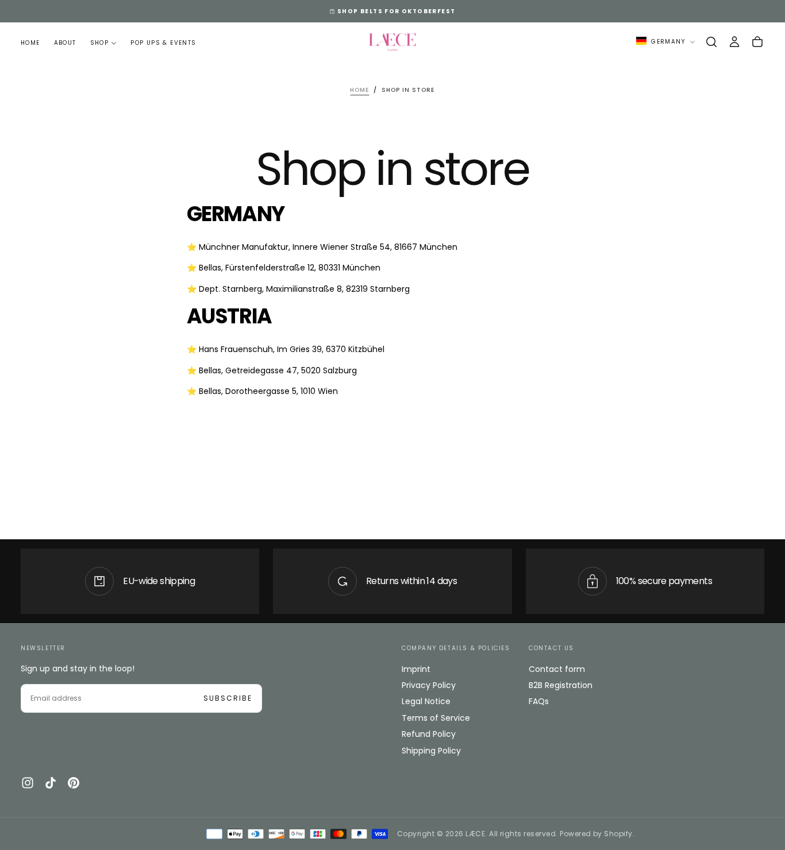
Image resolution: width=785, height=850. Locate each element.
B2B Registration (560, 685)
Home (30, 42)
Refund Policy (429, 734)
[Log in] (734, 42)
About (65, 42)
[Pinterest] (73, 783)
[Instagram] (27, 783)
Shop (99, 42)
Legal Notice (426, 701)
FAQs (539, 701)
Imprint (416, 669)
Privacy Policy (429, 685)
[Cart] (757, 42)
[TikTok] (50, 783)
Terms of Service (436, 718)
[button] (711, 42)
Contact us (551, 648)
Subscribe (227, 698)
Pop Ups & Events (163, 42)
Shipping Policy (431, 750)
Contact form (557, 669)
